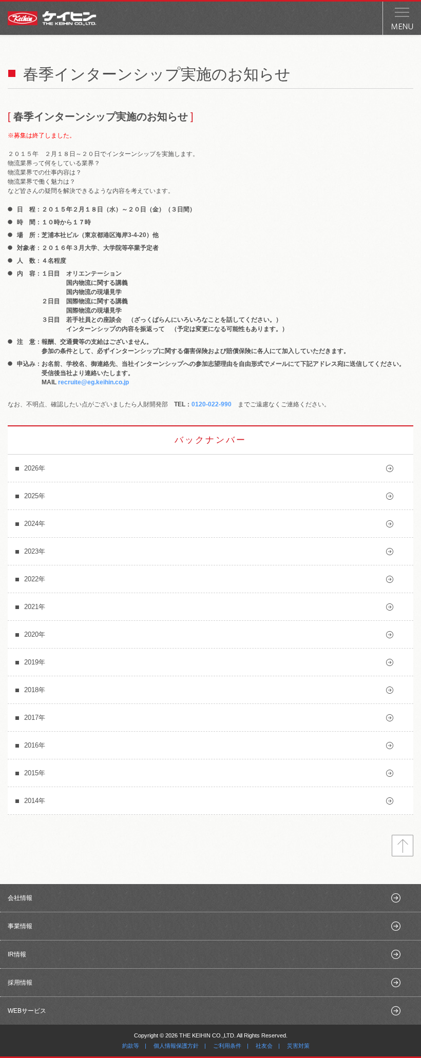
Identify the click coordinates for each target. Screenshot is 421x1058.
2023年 (34, 551)
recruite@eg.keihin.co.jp (93, 382)
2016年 (34, 745)
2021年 (34, 607)
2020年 (34, 634)
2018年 (34, 690)
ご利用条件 (227, 1046)
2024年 (34, 523)
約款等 (130, 1046)
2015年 (34, 773)
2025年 (34, 496)
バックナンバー (210, 440)
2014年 (34, 801)
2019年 (34, 662)
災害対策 (298, 1046)
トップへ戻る (402, 845)
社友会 (264, 1046)
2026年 (34, 468)
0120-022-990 (212, 404)
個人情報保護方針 (176, 1046)
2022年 (34, 579)
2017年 (34, 717)
